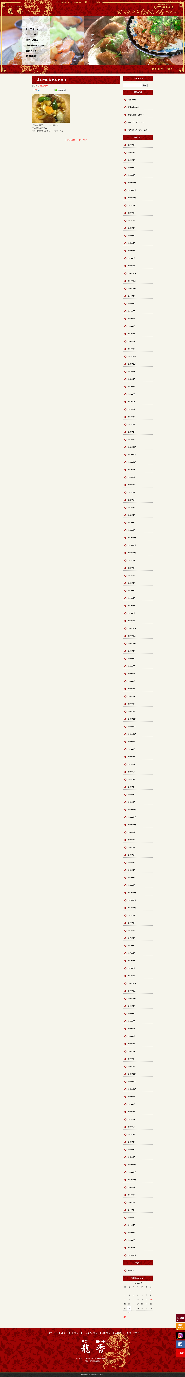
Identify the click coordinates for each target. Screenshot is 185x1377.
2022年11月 (132, 455)
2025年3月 (131, 251)
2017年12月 (132, 893)
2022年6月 (131, 492)
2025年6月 (131, 228)
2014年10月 (132, 1180)
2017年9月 (131, 915)
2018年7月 (131, 840)
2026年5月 (131, 160)
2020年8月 (131, 659)
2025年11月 (132, 190)
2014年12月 (132, 1165)
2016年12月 (132, 983)
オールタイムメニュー (35, 45)
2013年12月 (132, 1255)
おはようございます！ (136, 122)
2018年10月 (132, 825)
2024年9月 (131, 296)
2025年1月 (131, 266)
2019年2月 (131, 795)
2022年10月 (132, 462)
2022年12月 (132, 447)
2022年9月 (131, 470)
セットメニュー (35, 40)
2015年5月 (131, 1127)
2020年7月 (131, 666)
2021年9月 (131, 560)
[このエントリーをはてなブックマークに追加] (34, 90)
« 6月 (124, 1317)
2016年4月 (131, 1044)
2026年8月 (131, 145)
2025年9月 (131, 205)
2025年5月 (131, 236)
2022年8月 (131, 477)
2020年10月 (132, 643)
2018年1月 (131, 885)
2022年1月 (131, 530)
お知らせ (131, 1270)
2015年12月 (132, 1074)
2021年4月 (131, 598)
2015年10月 (132, 1089)
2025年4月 (131, 243)
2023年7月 (131, 394)
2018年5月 (131, 855)
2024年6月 (131, 319)
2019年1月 (131, 802)
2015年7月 (131, 1112)
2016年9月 (131, 1006)
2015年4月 (131, 1134)
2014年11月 (132, 1172)
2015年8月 (131, 1104)
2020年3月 (131, 696)
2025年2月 (131, 258)
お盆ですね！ (133, 100)
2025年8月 (131, 213)
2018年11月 (132, 817)
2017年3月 (131, 961)
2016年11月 (132, 991)
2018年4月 (131, 862)
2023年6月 (131, 402)
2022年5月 (131, 500)
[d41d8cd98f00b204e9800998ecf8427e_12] (51, 121)
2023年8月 (131, 387)
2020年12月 (132, 628)
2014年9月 (131, 1187)
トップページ (35, 28)
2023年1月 (131, 439)
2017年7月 (131, 930)
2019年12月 (132, 719)
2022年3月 (131, 515)
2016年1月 (131, 1066)
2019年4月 (131, 779)
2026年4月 (131, 168)
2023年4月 (131, 417)
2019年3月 (131, 787)
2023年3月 (131, 424)
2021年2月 (131, 613)
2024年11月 (132, 281)
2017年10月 (132, 908)
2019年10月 (132, 734)
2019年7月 (131, 757)
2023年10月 (132, 372)
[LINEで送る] (60, 90)
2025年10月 (132, 198)
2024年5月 (131, 326)
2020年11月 (132, 636)
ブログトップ (138, 79)
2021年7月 (131, 575)
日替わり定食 (69, 140)
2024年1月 (131, 349)
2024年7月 (131, 311)
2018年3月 (131, 870)
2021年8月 (131, 568)
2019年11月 (132, 727)
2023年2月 (131, 432)
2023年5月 (131, 409)
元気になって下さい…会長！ (138, 130)
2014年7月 (131, 1202)
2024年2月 (131, 341)
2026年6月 (131, 152)
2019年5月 (131, 772)
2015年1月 (131, 1157)
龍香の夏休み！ (133, 107)
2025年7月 (131, 220)
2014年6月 (131, 1210)
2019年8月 (131, 749)
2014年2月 (131, 1240)
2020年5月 (131, 681)
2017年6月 (131, 938)
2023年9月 (131, 379)
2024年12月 (132, 273)
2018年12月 (132, 810)
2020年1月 (131, 711)
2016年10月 (132, 998)
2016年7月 (131, 1021)
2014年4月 (131, 1225)
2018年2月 (131, 878)
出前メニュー (35, 51)
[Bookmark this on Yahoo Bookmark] (36, 90)
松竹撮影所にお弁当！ (136, 115)
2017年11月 (132, 900)
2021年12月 (132, 538)
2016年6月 (131, 1029)
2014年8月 (131, 1195)
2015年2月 (131, 1150)
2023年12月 (132, 356)
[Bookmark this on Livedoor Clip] (39, 90)
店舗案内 (35, 56)
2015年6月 (131, 1119)
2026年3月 (131, 175)
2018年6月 (131, 847)
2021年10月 (132, 553)
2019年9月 (131, 742)
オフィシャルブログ (132, 1333)
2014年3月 (131, 1233)
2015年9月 (131, 1097)
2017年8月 (131, 923)
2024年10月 (132, 288)
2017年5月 (131, 946)
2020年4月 (131, 689)
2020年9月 (131, 651)
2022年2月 (131, 523)
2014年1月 (131, 1248)
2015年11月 (132, 1082)
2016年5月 (131, 1036)
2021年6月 (131, 583)
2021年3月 (131, 606)
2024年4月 (131, 334)
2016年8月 (131, 1014)
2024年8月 (131, 304)
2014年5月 (131, 1218)
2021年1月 (131, 621)
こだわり (35, 34)
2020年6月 (131, 674)
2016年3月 (131, 1051)
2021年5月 (131, 591)
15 (151, 1299)
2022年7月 (131, 485)
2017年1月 (131, 976)
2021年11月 (132, 545)
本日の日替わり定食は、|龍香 (176, 1)
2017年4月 (131, 953)
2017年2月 (131, 968)
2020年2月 (131, 704)
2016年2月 (131, 1059)
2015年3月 (131, 1142)
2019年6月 (131, 764)
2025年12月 (132, 183)
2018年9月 (131, 832)
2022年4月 (131, 507)
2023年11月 (132, 364)
